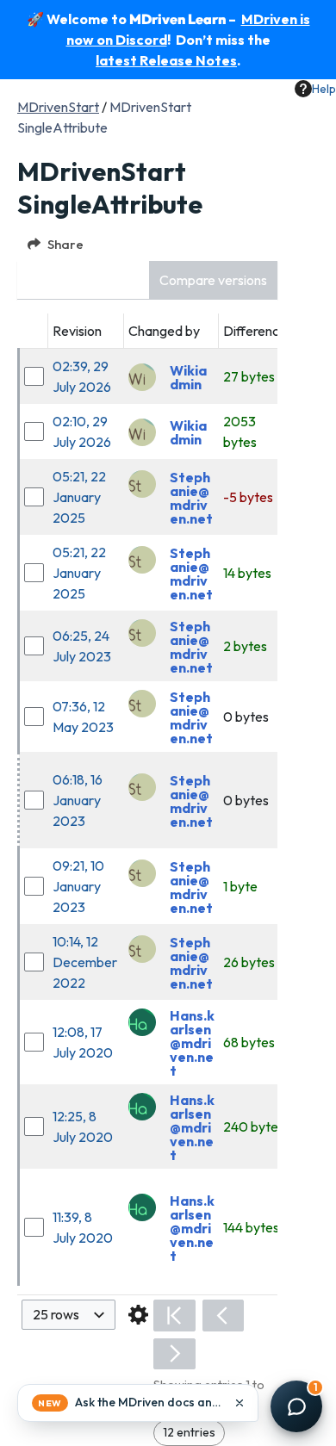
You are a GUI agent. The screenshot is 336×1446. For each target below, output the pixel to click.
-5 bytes (248, 497)
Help (324, 88)
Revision (77, 330)
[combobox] (68, 1315)
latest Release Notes (166, 60)
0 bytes (246, 716)
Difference (255, 330)
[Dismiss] (239, 1403)
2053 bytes (240, 431)
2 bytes (245, 646)
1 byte (240, 886)
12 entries (189, 1432)
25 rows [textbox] (56, 1314)
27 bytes (249, 376)
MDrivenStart (58, 106)
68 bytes (249, 1042)
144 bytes (251, 1227)
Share (65, 244)
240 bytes (253, 1126)
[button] (213, 280)
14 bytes (247, 572)
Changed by (164, 330)
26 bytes (249, 962)
